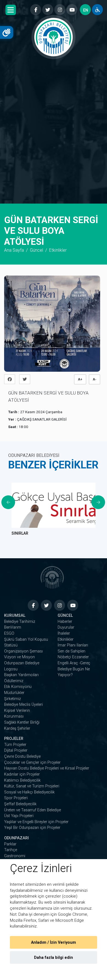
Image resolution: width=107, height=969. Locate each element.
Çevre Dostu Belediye (22, 756)
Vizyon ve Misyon (19, 657)
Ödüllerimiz (13, 681)
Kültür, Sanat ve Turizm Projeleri (31, 786)
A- (94, 379)
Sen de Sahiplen (71, 651)
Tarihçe (10, 850)
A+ (80, 379)
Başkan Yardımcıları (21, 675)
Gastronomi (14, 856)
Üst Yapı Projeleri (18, 815)
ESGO (9, 633)
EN (85, 10)
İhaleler (64, 633)
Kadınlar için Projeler (22, 774)
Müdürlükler (14, 692)
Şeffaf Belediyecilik (20, 804)
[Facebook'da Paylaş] (11, 379)
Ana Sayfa (14, 250)
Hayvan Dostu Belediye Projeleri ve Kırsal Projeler (46, 768)
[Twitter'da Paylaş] (26, 379)
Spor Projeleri (16, 798)
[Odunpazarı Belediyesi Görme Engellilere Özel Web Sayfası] (97, 9)
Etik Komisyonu (18, 686)
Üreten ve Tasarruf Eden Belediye (32, 810)
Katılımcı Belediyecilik (22, 780)
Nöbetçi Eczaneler (73, 657)
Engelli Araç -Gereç (74, 663)
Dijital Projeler (15, 750)
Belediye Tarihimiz (19, 621)
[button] (10, 10)
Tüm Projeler (15, 744)
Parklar (10, 844)
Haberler (65, 621)
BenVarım (12, 627)
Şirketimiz (12, 698)
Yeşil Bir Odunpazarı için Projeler (32, 827)
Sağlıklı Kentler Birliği (22, 722)
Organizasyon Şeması (23, 651)
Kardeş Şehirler (17, 728)
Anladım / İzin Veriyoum (53, 942)
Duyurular (66, 627)
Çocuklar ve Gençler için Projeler (32, 762)
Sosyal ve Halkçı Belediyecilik (29, 792)
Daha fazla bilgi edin (53, 957)
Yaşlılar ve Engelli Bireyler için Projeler (36, 822)
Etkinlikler (66, 639)
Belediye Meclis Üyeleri (23, 704)
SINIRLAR (20, 533)
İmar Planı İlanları (73, 645)
